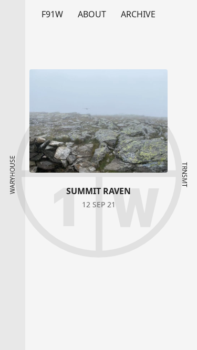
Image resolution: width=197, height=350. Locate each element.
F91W (52, 14)
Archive (138, 14)
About (92, 14)
